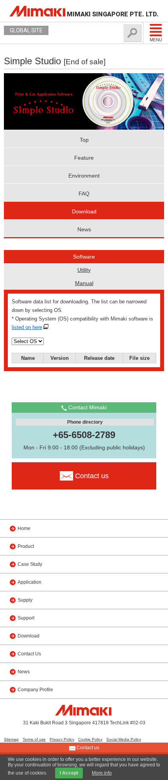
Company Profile (35, 689)
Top (84, 140)
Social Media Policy (123, 739)
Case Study (30, 564)
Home (24, 528)
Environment (84, 176)
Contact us (87, 747)
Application (29, 582)
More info (102, 773)
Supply (25, 600)
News (84, 229)
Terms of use (34, 739)
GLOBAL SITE (26, 30)
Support (26, 618)
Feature (84, 158)
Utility (84, 270)
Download (84, 211)
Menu (156, 39)
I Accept (69, 773)
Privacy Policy (62, 739)
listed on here (27, 327)
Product (26, 546)
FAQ (84, 193)
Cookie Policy (90, 739)
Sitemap (11, 739)
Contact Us (29, 654)
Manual (84, 283)
